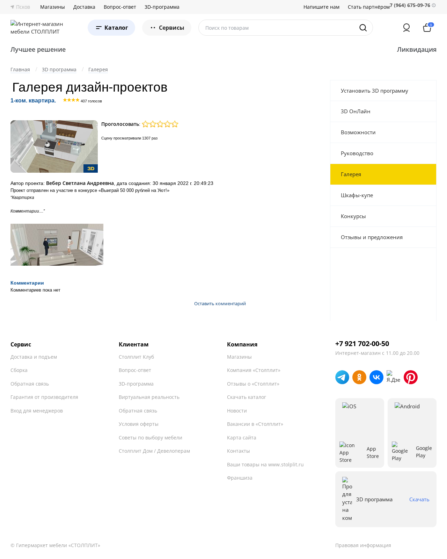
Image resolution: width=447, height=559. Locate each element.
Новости (237, 410)
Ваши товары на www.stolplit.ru (265, 464)
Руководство (357, 153)
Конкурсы (353, 216)
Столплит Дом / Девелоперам (154, 450)
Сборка (19, 370)
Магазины (52, 7)
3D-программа (162, 7)
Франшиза (239, 477)
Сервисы (171, 27)
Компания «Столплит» (253, 370)
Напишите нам (321, 7)
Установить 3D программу (374, 90)
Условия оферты (139, 424)
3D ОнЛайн (356, 111)
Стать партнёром (369, 7)
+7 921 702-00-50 (362, 343)
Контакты (238, 450)
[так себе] (145, 124)
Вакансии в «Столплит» (255, 424)
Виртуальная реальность (149, 397)
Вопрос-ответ (120, 7)
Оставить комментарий (220, 303)
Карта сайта (241, 437)
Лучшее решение (38, 49)
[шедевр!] (174, 124)
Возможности (358, 132)
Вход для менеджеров (36, 410)
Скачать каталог (246, 397)
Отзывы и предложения (372, 237)
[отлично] (167, 124)
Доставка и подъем (33, 356)
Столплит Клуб (136, 356)
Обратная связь (29, 383)
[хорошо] (160, 124)
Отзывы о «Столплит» (253, 383)
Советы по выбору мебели (150, 437)
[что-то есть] (152, 124)
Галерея (351, 174)
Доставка (84, 7)
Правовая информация (363, 545)
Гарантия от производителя (44, 397)
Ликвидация (417, 49)
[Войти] (406, 27)
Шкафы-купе (357, 195)
